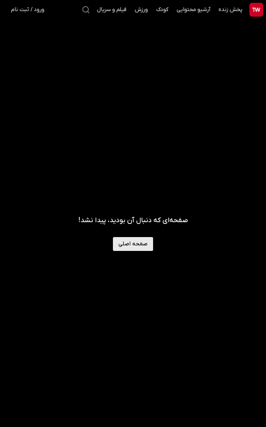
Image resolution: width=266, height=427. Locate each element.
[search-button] (86, 10)
